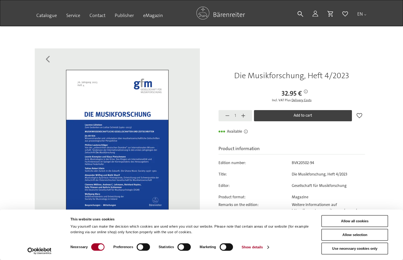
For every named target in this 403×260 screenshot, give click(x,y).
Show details (252, 247)
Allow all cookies (354, 221)
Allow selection (354, 235)
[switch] (143, 247)
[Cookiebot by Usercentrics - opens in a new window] (39, 250)
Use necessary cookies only (354, 248)
